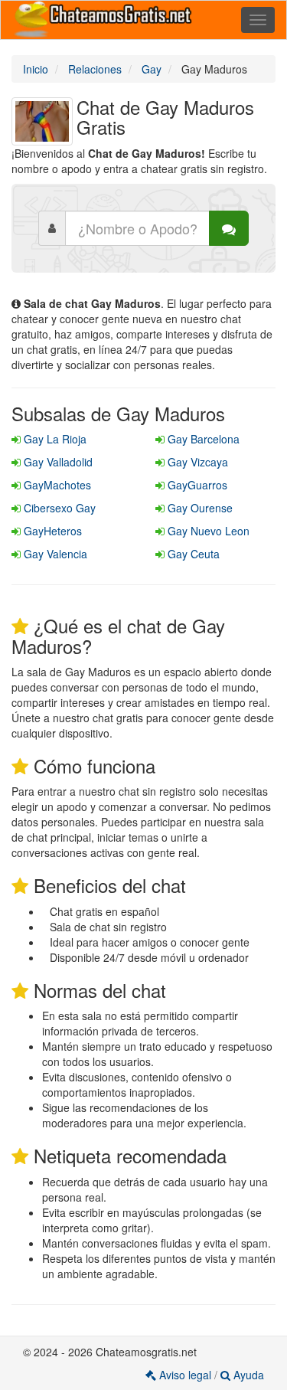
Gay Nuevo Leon (207, 530)
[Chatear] (229, 228)
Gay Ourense (199, 507)
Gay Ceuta (192, 553)
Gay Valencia (54, 553)
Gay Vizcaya (196, 461)
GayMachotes (56, 484)
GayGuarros (196, 484)
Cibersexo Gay (58, 507)
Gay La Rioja (53, 438)
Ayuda (247, 1374)
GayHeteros (51, 530)
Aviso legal (185, 1374)
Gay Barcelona (202, 438)
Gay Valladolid (57, 461)
